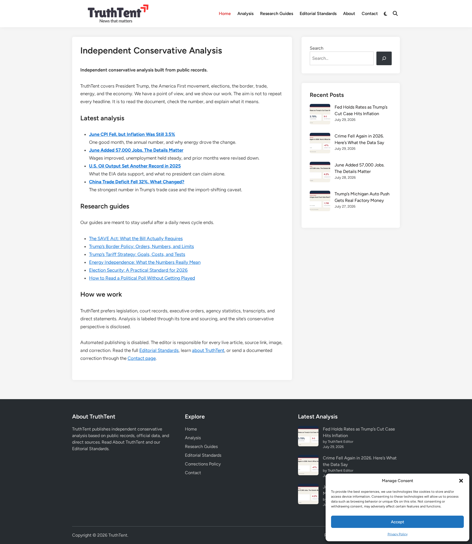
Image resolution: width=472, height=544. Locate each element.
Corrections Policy (203, 464)
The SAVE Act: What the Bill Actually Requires (136, 238)
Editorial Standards (318, 13)
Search (316, 48)
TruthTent (117, 535)
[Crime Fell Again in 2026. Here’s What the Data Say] (320, 144)
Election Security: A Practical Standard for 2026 (138, 270)
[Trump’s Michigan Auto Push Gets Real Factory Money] (320, 202)
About (349, 13)
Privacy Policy (398, 534)
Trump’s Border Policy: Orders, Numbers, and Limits (141, 246)
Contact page (142, 358)
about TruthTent (208, 350)
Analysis (245, 13)
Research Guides (276, 13)
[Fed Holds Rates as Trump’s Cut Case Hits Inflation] (320, 115)
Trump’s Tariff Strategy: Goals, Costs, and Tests (137, 254)
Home (225, 13)
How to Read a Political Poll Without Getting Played (142, 278)
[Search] (384, 58)
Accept (397, 521)
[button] (461, 480)
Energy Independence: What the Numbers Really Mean (144, 262)
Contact (370, 13)
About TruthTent (128, 442)
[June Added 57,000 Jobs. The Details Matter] (320, 173)
